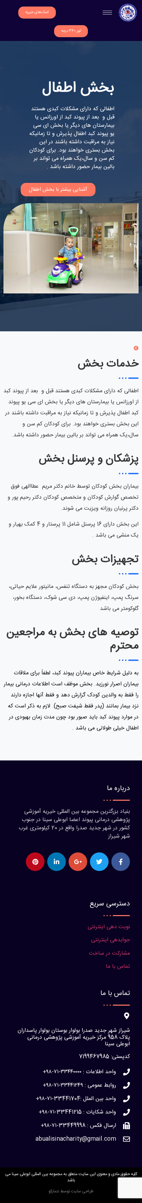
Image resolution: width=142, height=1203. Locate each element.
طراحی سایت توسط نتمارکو (71, 1191)
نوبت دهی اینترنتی (109, 927)
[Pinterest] (35, 861)
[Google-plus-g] (78, 861)
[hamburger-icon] (107, 13)
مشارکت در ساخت (109, 953)
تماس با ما (118, 966)
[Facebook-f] (120, 861)
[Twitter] (99, 861)
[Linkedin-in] (56, 861)
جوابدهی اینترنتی (110, 940)
